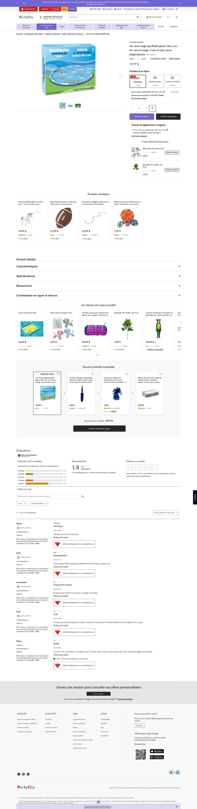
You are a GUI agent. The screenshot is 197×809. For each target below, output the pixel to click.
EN (177, 9)
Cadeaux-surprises (52, 34)
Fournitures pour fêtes (46, 27)
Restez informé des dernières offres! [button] (97, 807)
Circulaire (161, 26)
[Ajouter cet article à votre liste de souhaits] (152, 108)
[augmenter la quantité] (132, 108)
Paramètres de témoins (80, 748)
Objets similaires (174, 58)
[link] (139, 58)
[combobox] (168, 512)
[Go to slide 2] (70, 105)
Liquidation (174, 26)
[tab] (138, 81)
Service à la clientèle (79, 723)
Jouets (62, 26)
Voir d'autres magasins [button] (139, 98)
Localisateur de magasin (24, 731)
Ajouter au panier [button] (142, 116)
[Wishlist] (168, 17)
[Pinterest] (23, 774)
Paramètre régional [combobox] (37, 503)
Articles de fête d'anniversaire (80, 27)
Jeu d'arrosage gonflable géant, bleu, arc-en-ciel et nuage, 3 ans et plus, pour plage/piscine (154, 50)
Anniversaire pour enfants (143, 27)
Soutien (119, 9)
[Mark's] (64, 9)
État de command (155, 17)
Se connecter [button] (169, 9)
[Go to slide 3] (78, 105)
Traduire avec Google (60, 537)
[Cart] (177, 17)
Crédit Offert (96, 9)
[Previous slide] (17, 3)
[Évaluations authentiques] (28, 455)
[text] (32, 235)
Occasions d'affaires (51, 727)
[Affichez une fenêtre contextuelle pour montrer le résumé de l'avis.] (97, 235)
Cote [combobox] (19, 503)
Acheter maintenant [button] (168, 116)
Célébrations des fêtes (121, 27)
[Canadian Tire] (45, 9)
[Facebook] (18, 774)
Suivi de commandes (79, 731)
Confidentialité (105, 719)
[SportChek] (56, 9)
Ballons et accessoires (26, 27)
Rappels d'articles (78, 735)
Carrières (47, 723)
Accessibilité (104, 735)
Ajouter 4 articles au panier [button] (99, 429)
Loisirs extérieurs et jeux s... (73, 34)
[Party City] (72, 9)
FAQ (102, 727)
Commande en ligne (79, 719)
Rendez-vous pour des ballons (26, 719)
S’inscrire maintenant (125, 699)
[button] (137, 17)
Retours (75, 727)
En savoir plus (139, 744)
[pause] (24, 3)
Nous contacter (77, 744)
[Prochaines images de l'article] (120, 75)
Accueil (19, 34)
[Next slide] (179, 3)
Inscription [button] (109, 9)
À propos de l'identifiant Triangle (82, 740)
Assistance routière (23, 727)
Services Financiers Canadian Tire (27, 723)
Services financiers (50, 731)
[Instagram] (28, 774)
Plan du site (104, 731)
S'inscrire (139, 726)
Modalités (104, 723)
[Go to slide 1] (62, 105)
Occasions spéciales (102, 27)
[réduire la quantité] (146, 108)
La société (48, 719)
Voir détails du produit (158, 58)
